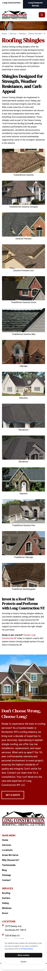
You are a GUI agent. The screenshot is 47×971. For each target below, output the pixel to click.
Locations (7, 850)
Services (13, 34)
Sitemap (6, 875)
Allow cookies (23, 955)
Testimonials (9, 865)
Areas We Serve (10, 855)
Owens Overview (35, 34)
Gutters (6, 898)
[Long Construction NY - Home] (20, 15)
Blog (4, 870)
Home (4, 34)
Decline (23, 962)
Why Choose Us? (10, 860)
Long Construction (11, 3)
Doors (5, 913)
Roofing (22, 34)
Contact (6, 880)
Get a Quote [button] (13, 795)
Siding (5, 903)
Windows (6, 908)
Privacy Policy (27, 949)
